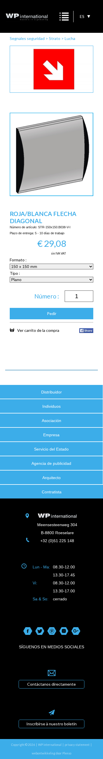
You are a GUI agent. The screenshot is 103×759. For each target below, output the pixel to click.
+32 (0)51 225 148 (57, 540)
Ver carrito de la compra (38, 330)
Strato (54, 38)
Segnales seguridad (27, 38)
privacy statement (77, 744)
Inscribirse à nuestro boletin (51, 723)
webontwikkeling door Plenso (51, 753)
